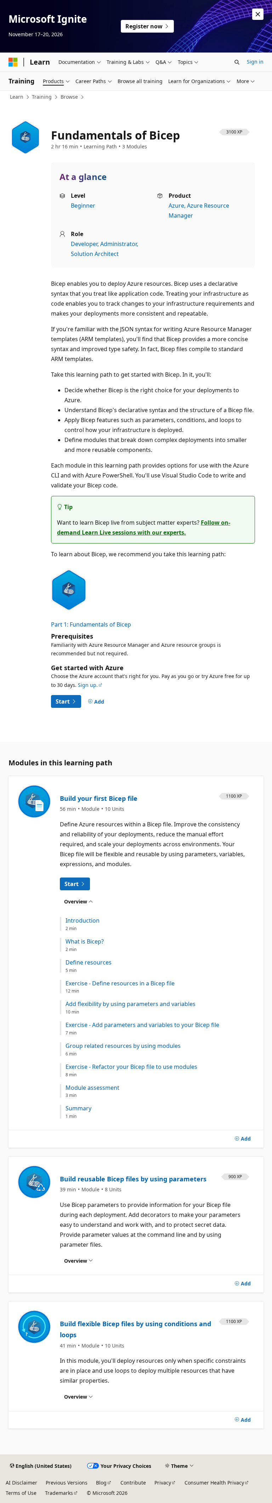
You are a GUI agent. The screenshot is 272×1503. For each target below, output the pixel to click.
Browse (69, 96)
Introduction (83, 920)
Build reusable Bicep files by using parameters (133, 1179)
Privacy (162, 1482)
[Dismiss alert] (258, 14)
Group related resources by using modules (123, 1046)
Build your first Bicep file (98, 798)
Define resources (89, 962)
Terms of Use (21, 1493)
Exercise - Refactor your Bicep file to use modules (131, 1067)
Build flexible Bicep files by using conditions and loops (135, 1329)
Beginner (83, 205)
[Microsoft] (13, 62)
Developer (84, 244)
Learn (16, 96)
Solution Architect (95, 254)
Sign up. (88, 685)
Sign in (255, 61)
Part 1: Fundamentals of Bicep (91, 624)
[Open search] (237, 62)
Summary (78, 1108)
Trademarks (59, 1493)
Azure (176, 205)
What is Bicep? (85, 941)
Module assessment (92, 1088)
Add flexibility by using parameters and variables (131, 1004)
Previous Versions (66, 1482)
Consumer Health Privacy (214, 1482)
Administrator (118, 244)
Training (42, 96)
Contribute (133, 1482)
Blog (101, 1482)
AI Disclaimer (21, 1482)
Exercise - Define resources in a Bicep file (120, 983)
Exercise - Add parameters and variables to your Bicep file (142, 1025)
